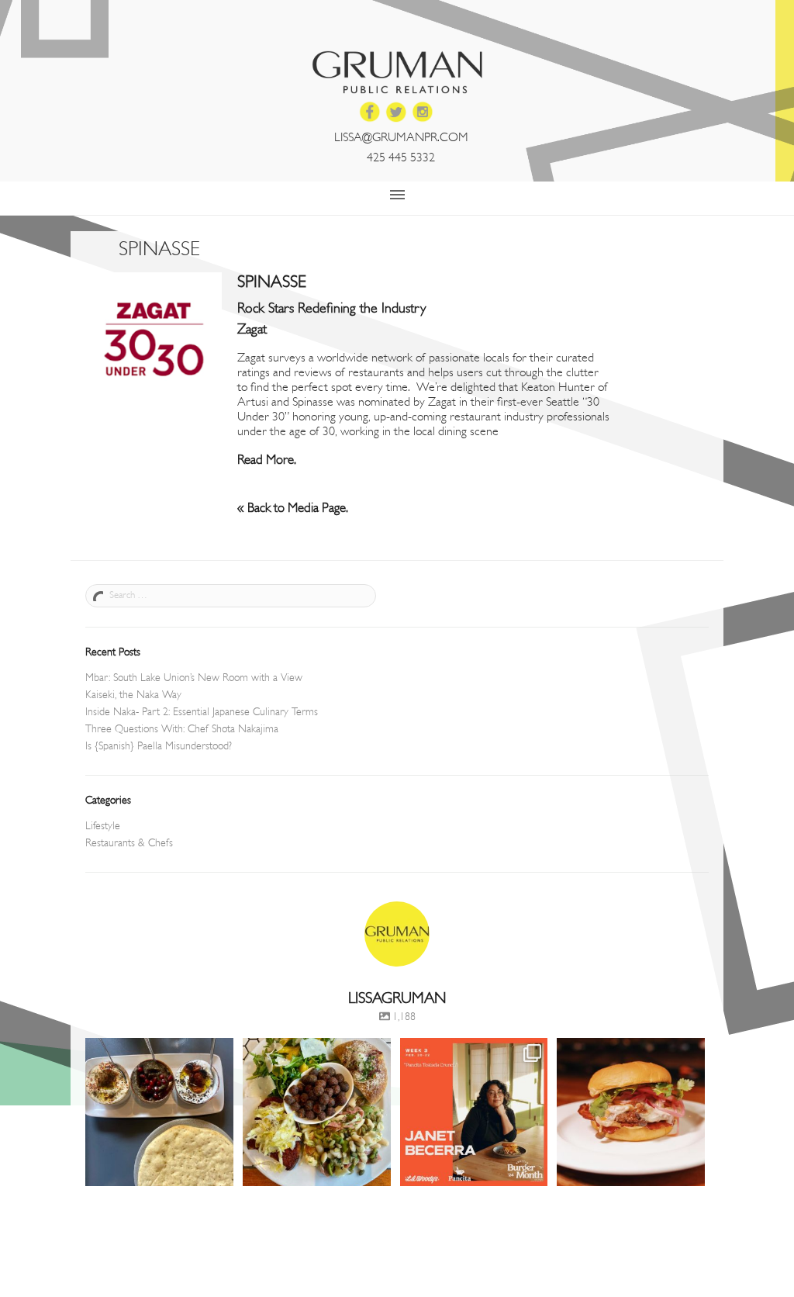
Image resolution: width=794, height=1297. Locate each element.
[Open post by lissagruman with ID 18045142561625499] (317, 1112)
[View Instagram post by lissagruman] (219, 1171)
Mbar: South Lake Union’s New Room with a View (193, 678)
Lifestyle (102, 826)
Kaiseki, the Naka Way (133, 695)
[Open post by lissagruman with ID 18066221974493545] (631, 1112)
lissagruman (158, 1051)
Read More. (266, 460)
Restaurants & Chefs (129, 843)
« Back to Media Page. (292, 508)
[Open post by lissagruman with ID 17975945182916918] (159, 1112)
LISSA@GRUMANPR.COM (401, 138)
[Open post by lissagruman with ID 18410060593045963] (474, 1112)
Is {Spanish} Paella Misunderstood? (158, 746)
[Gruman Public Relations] (397, 72)
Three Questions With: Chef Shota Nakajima (181, 729)
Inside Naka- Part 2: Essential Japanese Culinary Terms (201, 712)
